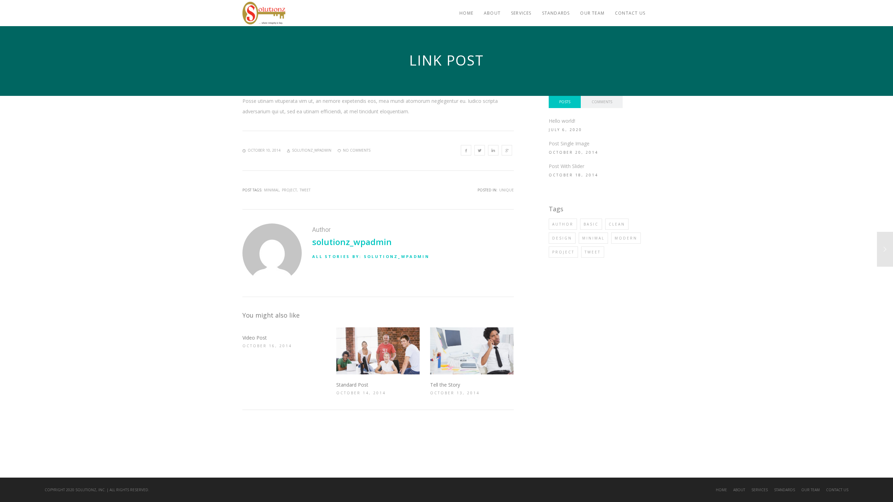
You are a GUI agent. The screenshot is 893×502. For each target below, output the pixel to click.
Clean (617, 224)
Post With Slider (566, 166)
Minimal (271, 190)
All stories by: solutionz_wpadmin (370, 256)
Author (562, 224)
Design (562, 238)
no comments (356, 150)
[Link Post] (466, 150)
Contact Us (837, 489)
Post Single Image (569, 143)
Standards (784, 489)
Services (759, 489)
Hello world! (562, 120)
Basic (591, 224)
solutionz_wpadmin (352, 242)
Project (289, 190)
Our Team (810, 489)
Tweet (305, 190)
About (739, 489)
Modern (626, 238)
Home (721, 489)
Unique (506, 190)
